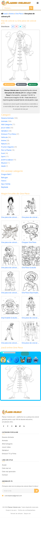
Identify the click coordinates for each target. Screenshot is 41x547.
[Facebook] (3, 426)
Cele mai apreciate (9, 471)
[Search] (31, 8)
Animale (4, 121)
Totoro (3, 181)
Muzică (4, 163)
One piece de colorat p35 (10, 242)
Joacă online (10, 84)
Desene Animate (7, 118)
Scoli (3, 153)
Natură (3, 144)
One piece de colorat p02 (31, 318)
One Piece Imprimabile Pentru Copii (31, 293)
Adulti (3, 166)
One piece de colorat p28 (31, 217)
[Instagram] (11, 426)
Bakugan (4, 177)
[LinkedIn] (24, 426)
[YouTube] (15, 426)
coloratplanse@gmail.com (13, 495)
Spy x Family (5, 184)
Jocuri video (5, 128)
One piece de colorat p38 (10, 268)
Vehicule (4, 137)
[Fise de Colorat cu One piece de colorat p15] (20, 55)
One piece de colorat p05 (10, 293)
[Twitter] (19, 426)
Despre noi (27, 513)
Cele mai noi (6, 468)
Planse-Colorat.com (14, 507)
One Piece (19, 14)
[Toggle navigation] (37, 3)
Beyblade (4, 187)
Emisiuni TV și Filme (8, 134)
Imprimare (22, 84)
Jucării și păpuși (7, 160)
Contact (5, 475)
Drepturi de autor (11, 510)
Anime (11, 14)
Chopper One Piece (29, 242)
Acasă (5, 14)
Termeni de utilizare (16, 513)
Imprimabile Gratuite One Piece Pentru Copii (10, 318)
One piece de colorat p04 (10, 217)
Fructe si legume (7, 147)
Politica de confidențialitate (26, 510)
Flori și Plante (6, 150)
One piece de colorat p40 (10, 343)
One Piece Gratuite (29, 268)
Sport (3, 156)
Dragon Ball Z (6, 174)
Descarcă (33, 84)
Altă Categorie (6, 124)
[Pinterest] (7, 426)
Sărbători (4, 131)
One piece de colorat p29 (31, 343)
